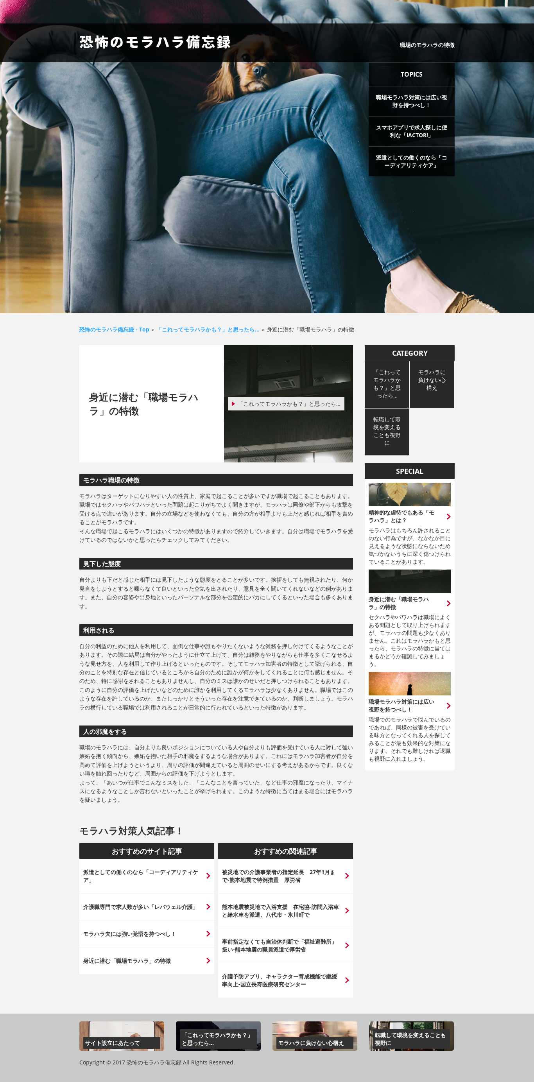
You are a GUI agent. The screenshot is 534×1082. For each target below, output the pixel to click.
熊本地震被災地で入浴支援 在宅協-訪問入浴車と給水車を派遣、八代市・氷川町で (280, 910)
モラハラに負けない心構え (432, 379)
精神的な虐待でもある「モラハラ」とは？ (401, 516)
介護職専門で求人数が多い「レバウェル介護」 (140, 906)
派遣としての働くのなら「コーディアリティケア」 (411, 161)
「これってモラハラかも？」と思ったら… (289, 403)
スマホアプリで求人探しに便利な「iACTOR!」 (411, 131)
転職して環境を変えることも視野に (387, 431)
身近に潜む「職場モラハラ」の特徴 (127, 960)
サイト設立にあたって (112, 1042)
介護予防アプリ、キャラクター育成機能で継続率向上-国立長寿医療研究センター (279, 980)
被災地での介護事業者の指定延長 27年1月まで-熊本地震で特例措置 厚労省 (278, 875)
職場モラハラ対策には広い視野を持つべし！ (411, 101)
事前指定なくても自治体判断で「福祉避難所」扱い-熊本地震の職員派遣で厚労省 (279, 945)
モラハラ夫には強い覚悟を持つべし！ (129, 933)
